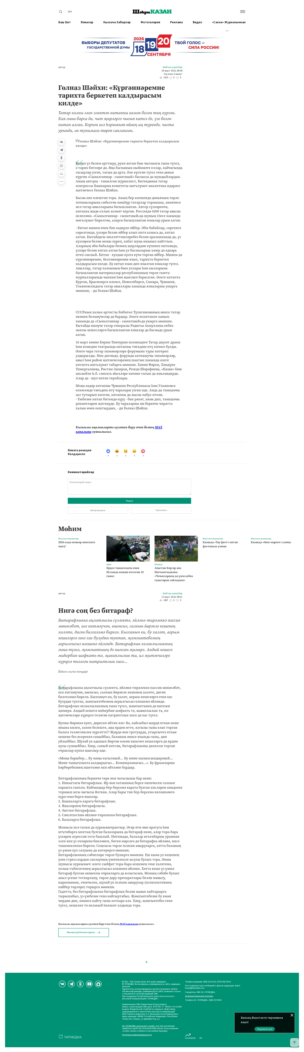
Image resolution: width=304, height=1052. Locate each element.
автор (61, 67)
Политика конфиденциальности (137, 1035)
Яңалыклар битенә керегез (81, 932)
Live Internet (190, 1038)
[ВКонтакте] (61, 142)
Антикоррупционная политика (199, 996)
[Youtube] (89, 984)
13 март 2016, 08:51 (172, 597)
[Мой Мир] (61, 173)
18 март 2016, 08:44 (172, 70)
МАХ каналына (129, 924)
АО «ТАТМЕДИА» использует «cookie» (138, 1026)
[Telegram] (61, 150)
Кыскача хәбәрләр (117, 22)
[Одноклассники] (61, 158)
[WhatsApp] (61, 165)
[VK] (62, 984)
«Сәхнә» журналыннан (229, 22)
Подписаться (264, 1029)
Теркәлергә (161, 510)
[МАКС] (98, 984)
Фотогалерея (150, 22)
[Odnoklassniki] (80, 984)
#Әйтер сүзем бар (172, 67)
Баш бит (64, 22)
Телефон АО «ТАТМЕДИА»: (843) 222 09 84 (203, 1000)
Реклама (176, 22)
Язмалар (87, 22)
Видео (197, 22)
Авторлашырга (97, 510)
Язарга (129, 501)
